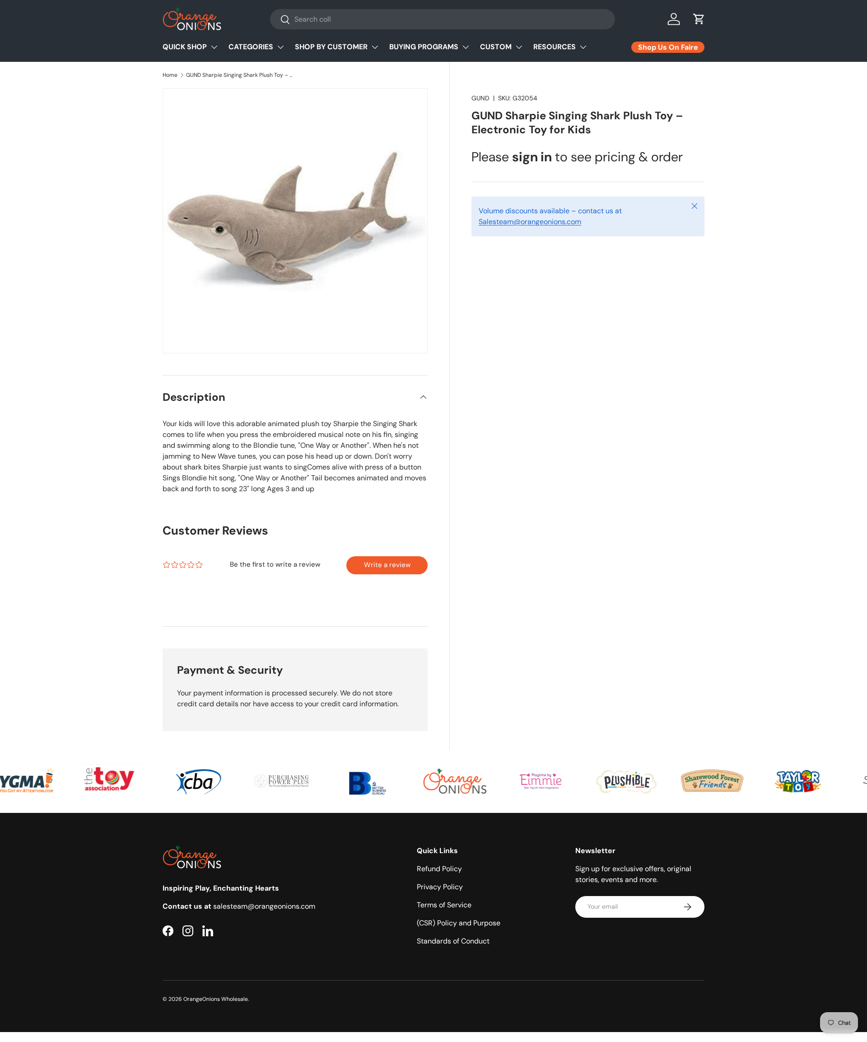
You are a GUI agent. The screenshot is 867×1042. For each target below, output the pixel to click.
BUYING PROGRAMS (423, 47)
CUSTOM (496, 47)
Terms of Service (444, 905)
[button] (699, 19)
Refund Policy (439, 868)
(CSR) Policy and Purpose (458, 923)
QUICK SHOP (185, 47)
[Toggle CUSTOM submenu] (518, 47)
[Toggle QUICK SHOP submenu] (214, 47)
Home (170, 75)
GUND (480, 98)
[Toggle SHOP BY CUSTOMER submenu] (374, 47)
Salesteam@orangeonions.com (530, 221)
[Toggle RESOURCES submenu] (583, 47)
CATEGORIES (250, 47)
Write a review (387, 564)
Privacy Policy (440, 887)
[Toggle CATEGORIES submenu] (280, 47)
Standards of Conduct (453, 941)
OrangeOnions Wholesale (215, 999)
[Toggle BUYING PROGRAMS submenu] (465, 47)
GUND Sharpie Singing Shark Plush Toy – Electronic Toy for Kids (240, 75)
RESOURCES (554, 47)
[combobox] (442, 19)
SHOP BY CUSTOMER (331, 47)
